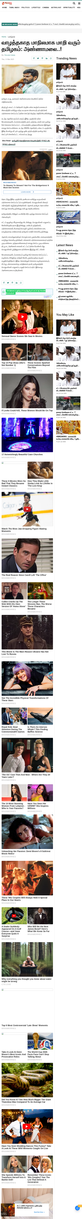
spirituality (69, 7)
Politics (25, 7)
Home (4, 7)
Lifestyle (36, 7)
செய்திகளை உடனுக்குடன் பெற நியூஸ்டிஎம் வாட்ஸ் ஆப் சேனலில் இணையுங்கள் (26, 292)
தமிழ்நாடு (11, 37)
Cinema (45, 7)
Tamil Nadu (14, 7)
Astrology (56, 7)
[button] (79, 3)
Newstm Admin (9, 55)
